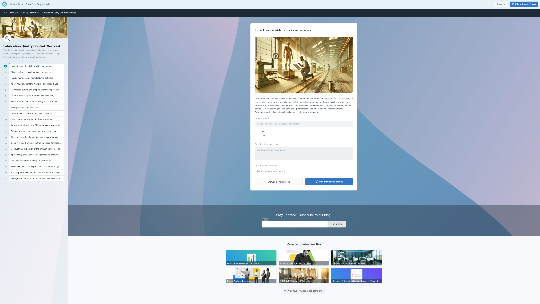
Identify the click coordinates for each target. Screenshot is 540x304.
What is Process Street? (21, 4)
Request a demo (45, 4)
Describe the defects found (267, 144)
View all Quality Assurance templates (304, 290)
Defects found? (262, 118)
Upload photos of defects (266, 165)
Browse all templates (279, 181)
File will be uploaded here (271, 171)
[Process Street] (4, 4)
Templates (13, 12)
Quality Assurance (30, 12)
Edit (525, 4)
